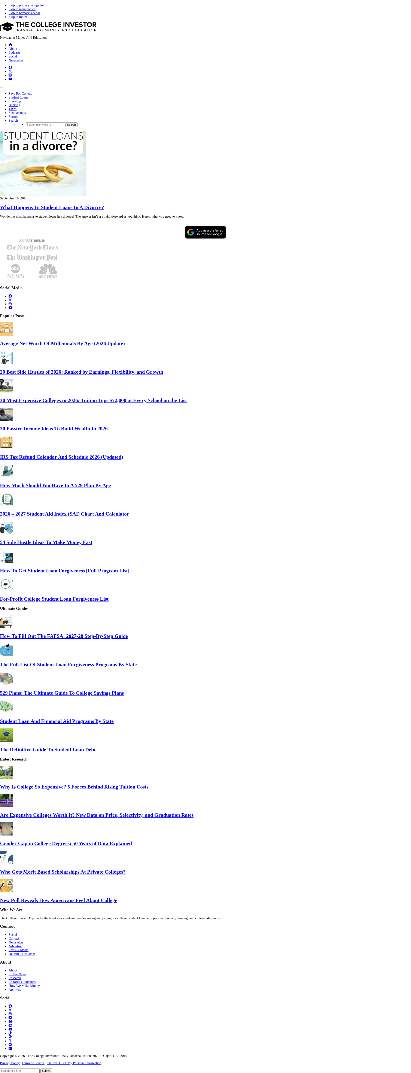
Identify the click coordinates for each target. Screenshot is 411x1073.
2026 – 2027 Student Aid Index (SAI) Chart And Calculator (64, 514)
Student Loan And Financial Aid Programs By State (57, 721)
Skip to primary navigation (27, 5)
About (13, 970)
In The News (17, 974)
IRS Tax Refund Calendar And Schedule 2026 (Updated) (61, 457)
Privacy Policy (10, 1063)
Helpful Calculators (22, 954)
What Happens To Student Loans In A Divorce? (52, 207)
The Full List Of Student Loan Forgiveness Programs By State (68, 664)
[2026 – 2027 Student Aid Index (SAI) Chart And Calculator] (6, 505)
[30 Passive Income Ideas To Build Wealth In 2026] (6, 420)
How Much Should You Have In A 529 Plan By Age (55, 485)
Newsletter (16, 942)
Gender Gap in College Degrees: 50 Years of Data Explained (66, 843)
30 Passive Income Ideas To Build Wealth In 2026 (54, 428)
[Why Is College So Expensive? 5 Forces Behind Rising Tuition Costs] (6, 778)
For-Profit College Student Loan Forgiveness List (54, 599)
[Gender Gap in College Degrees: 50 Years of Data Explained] (6, 834)
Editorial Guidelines (22, 982)
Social (13, 934)
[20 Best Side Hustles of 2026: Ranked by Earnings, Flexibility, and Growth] (6, 363)
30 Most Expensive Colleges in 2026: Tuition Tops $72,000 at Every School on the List (93, 400)
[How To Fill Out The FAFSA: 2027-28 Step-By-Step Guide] (6, 627)
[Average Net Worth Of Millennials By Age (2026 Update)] (6, 334)
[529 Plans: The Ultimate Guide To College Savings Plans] (6, 684)
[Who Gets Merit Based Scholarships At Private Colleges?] (6, 863)
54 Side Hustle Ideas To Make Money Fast (46, 542)
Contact (14, 938)
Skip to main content (22, 9)
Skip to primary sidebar (24, 13)
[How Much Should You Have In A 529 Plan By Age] (6, 476)
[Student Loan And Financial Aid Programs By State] (6, 712)
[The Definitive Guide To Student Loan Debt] (6, 740)
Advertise (15, 946)
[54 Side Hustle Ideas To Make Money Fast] (6, 533)
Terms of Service (33, 1063)
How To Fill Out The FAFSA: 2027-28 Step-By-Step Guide (64, 636)
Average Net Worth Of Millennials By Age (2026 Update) (62, 343)
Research (15, 978)
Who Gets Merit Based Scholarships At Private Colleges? (63, 872)
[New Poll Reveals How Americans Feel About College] (6, 891)
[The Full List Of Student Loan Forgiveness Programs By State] (6, 655)
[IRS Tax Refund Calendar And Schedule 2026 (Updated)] (6, 448)
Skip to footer (18, 17)
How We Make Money (24, 986)
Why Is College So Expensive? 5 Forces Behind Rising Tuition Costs (74, 787)
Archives (15, 989)
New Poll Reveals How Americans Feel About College (58, 900)
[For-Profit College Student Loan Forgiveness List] (6, 590)
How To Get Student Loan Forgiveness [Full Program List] (65, 570)
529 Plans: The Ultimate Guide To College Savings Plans (62, 693)
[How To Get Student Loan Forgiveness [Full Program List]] (6, 561)
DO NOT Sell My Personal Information (74, 1063)
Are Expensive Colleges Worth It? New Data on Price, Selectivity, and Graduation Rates (97, 815)
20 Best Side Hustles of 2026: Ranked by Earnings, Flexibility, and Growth (81, 372)
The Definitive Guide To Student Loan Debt (48, 749)
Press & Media (18, 950)
